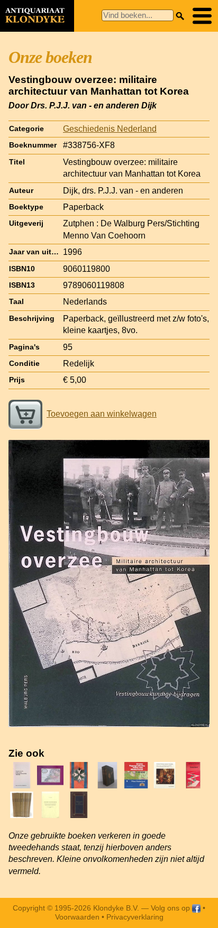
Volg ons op (171, 908)
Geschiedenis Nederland (110, 128)
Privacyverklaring (135, 917)
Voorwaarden (77, 917)
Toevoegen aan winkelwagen (102, 413)
